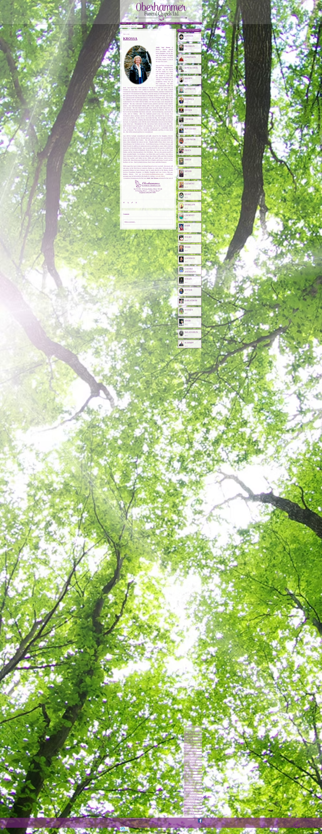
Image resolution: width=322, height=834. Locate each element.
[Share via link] (132, 202)
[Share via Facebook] (124, 202)
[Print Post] (136, 202)
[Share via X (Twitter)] (128, 202)
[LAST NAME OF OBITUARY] (144, 26)
